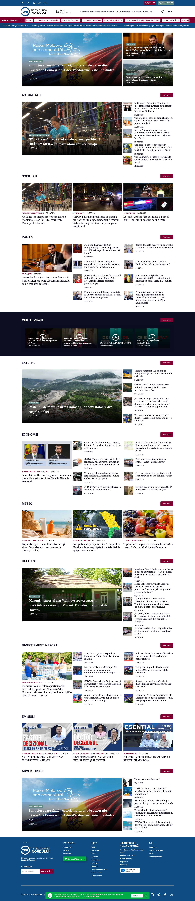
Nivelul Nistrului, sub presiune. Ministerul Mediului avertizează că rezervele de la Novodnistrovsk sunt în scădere (152, 134)
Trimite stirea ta (155, 857)
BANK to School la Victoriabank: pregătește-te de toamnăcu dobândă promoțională (152, 791)
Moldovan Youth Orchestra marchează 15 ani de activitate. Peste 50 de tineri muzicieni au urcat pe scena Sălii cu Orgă (153, 573)
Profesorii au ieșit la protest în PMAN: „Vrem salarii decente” (151, 460)
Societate (85, 11)
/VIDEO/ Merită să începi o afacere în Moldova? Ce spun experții (102, 488)
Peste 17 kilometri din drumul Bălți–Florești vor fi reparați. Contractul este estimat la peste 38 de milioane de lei (154, 446)
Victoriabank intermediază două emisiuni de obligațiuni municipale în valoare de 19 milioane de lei (153, 813)
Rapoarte (124, 862)
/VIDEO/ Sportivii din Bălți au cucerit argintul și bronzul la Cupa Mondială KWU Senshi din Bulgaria (102, 684)
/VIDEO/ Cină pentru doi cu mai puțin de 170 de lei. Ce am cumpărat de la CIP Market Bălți (153, 825)
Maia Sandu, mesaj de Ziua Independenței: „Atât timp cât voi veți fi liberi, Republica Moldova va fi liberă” (102, 249)
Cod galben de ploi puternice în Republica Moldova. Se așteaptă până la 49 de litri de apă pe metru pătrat (153, 148)
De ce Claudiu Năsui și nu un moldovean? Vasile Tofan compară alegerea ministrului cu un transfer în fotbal (148, 50)
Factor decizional (46, 753)
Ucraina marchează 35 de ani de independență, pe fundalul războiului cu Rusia (153, 373)
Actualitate (33, 135)
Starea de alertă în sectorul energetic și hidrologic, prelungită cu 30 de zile (154, 246)
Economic (104, 11)
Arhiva (151, 853)
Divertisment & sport (128, 11)
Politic (92, 11)
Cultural (118, 11)
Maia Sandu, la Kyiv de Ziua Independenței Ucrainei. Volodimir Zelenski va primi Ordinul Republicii (154, 278)
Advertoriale (149, 11)
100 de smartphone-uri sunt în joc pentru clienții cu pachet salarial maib (153, 802)
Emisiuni (139, 11)
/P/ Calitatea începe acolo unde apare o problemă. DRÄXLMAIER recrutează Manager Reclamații (44, 220)
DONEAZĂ (136, 895)
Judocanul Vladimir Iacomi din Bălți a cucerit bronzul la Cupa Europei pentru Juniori (154, 656)
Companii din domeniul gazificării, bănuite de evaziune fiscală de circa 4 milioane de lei (102, 445)
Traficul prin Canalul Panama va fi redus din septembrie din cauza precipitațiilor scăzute (151, 387)
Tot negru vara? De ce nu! (147, 779)
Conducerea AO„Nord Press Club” (131, 851)
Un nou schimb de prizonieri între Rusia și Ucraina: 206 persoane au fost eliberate (153, 418)
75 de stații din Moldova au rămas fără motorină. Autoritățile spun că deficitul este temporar (101, 476)
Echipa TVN (67, 847)
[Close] (145, 895)
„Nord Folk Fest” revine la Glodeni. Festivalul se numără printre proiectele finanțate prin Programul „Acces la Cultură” (152, 588)
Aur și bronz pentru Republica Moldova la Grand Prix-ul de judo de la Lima (102, 656)
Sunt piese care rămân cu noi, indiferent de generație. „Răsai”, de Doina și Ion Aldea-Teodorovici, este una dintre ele (71, 70)
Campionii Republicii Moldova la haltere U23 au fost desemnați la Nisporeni (152, 670)
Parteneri (66, 850)
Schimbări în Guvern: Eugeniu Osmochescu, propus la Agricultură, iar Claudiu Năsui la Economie (102, 264)
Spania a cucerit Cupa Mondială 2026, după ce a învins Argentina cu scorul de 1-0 (153, 684)
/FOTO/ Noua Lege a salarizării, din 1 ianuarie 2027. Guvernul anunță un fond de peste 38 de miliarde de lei (102, 462)
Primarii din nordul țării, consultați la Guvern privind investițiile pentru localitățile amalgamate (102, 295)
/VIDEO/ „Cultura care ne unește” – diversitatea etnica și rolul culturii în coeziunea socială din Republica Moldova (152, 617)
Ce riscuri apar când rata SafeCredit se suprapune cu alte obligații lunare (154, 474)
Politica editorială (127, 855)
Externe (97, 11)
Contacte (153, 847)
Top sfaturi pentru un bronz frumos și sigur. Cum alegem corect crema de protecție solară (78, 26)
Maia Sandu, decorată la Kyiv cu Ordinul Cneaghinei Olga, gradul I (153, 263)
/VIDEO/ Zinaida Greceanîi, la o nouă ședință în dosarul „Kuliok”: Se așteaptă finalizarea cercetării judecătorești (102, 279)
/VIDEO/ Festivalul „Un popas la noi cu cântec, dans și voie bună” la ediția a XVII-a (153, 631)
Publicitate (67, 853)
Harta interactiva (156, 850)
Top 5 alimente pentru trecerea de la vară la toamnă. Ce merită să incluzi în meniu (153, 160)
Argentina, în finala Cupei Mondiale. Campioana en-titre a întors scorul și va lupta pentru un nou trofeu (154, 698)
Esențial (133, 753)
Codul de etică (126, 858)
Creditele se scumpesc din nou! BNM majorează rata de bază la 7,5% (154, 488)
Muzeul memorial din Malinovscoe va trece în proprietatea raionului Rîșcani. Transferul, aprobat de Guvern (68, 605)
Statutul (123, 865)
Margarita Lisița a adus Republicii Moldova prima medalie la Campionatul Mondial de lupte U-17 (102, 670)
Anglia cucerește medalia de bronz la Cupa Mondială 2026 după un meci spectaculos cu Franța (102, 698)
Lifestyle (112, 11)
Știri (80, 11)
